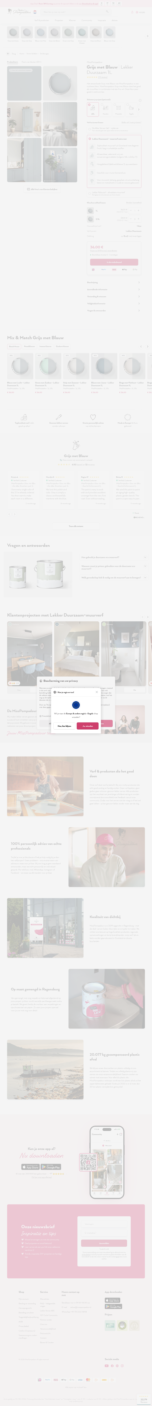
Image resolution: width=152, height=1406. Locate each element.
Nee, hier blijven (64, 726)
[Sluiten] (97, 692)
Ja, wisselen (88, 726)
